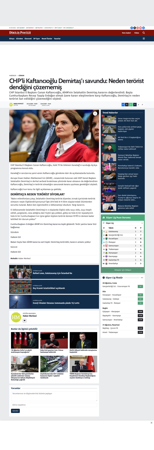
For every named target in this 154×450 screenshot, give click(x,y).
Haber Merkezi (30, 316)
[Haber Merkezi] (16, 317)
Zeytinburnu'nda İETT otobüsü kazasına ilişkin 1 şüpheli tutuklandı (51, 376)
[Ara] (144, 33)
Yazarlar (57, 39)
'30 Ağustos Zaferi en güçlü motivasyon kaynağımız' (21, 351)
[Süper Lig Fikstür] (142, 278)
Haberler (12, 75)
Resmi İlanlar (47, 39)
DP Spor (36, 39)
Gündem (19, 39)
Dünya (11, 39)
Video (136, 33)
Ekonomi (28, 39)
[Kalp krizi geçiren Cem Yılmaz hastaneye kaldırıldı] (54, 340)
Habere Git (16, 237)
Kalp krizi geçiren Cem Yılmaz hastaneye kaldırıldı (51, 351)
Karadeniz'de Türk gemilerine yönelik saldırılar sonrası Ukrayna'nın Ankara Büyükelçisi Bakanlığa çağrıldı (23, 377)
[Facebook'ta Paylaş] (123, 104)
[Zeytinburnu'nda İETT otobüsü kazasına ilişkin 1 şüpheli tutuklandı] (54, 364)
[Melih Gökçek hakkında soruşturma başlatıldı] (83, 340)
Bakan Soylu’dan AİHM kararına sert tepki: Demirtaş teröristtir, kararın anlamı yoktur (51, 242)
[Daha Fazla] (135, 104)
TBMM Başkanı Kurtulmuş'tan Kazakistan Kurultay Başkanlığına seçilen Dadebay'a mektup (83, 376)
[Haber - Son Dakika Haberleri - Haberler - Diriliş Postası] (20, 33)
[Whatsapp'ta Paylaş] (131, 104)
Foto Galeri (126, 33)
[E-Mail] (24, 320)
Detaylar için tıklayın (123, 270)
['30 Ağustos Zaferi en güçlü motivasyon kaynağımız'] (25, 340)
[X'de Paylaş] (127, 104)
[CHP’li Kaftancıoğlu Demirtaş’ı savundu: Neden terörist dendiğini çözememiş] (54, 136)
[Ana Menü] (144, 38)
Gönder (15, 411)
